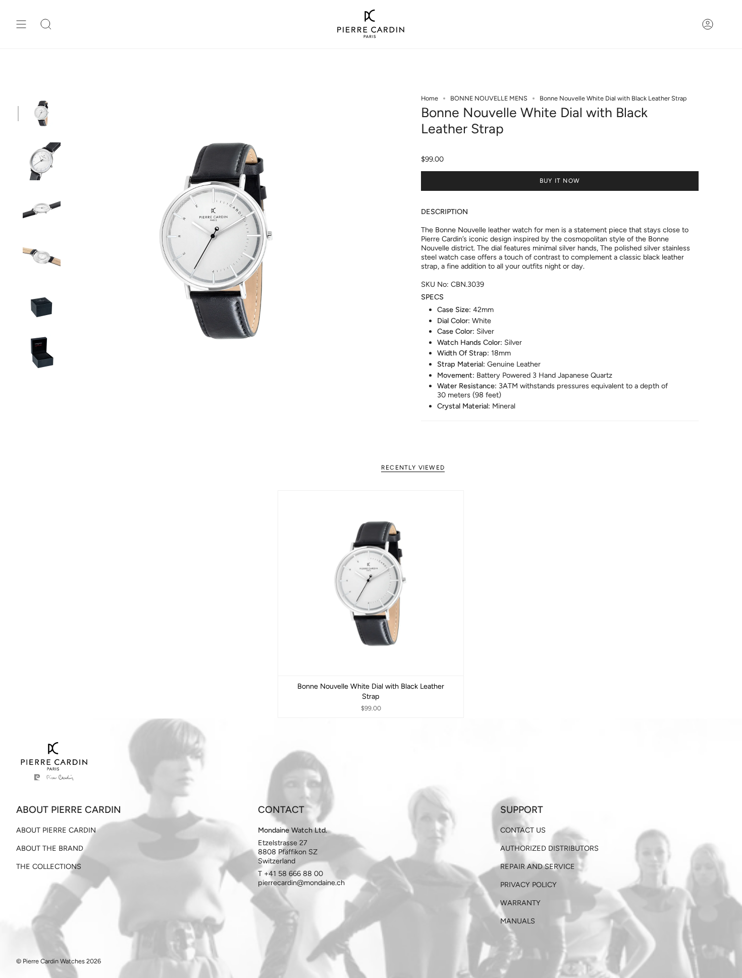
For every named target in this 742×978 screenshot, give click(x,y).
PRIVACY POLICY (528, 884)
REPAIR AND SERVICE (537, 866)
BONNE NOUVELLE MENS (488, 98)
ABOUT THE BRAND (49, 848)
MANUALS (517, 920)
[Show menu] (21, 24)
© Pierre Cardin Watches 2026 (58, 961)
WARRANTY (520, 902)
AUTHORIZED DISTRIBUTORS (549, 848)
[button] (46, 24)
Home (429, 98)
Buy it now (560, 180)
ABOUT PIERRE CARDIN (56, 830)
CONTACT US (523, 830)
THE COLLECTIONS (48, 866)
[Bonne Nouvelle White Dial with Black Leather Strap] (370, 583)
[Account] (708, 24)
